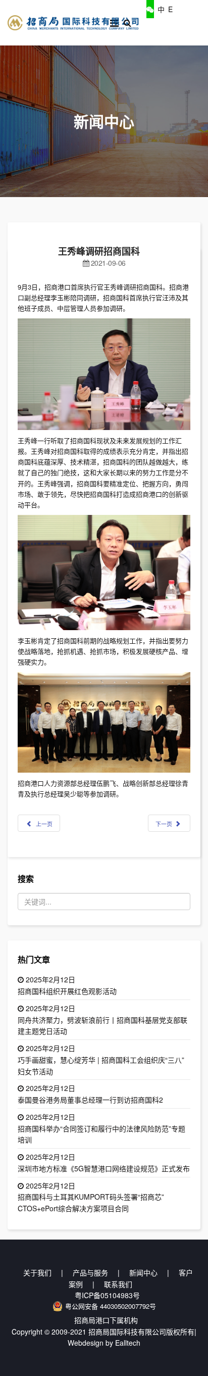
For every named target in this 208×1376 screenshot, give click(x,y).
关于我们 (37, 1272)
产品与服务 (90, 1272)
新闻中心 (143, 1272)
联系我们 (118, 1284)
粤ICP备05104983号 (107, 1295)
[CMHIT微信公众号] (150, 9)
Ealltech (127, 1343)
